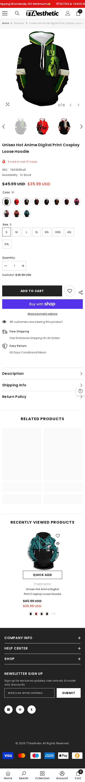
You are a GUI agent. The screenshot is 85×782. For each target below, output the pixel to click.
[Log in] (67, 13)
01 (31, 614)
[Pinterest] (20, 709)
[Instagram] (8, 709)
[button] (70, 105)
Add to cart (32, 291)
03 (41, 614)
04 (47, 614)
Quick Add (42, 575)
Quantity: (8, 258)
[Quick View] (57, 543)
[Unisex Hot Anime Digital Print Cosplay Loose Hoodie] (42, 551)
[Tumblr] (31, 709)
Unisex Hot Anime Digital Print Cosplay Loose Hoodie (42, 591)
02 (36, 614)
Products (19, 23)
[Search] (17, 13)
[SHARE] (79, 291)
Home (5, 23)
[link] (21, 489)
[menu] (4, 13)
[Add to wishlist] (69, 290)
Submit (68, 693)
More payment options (43, 314)
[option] (42, 69)
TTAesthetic (42, 584)
